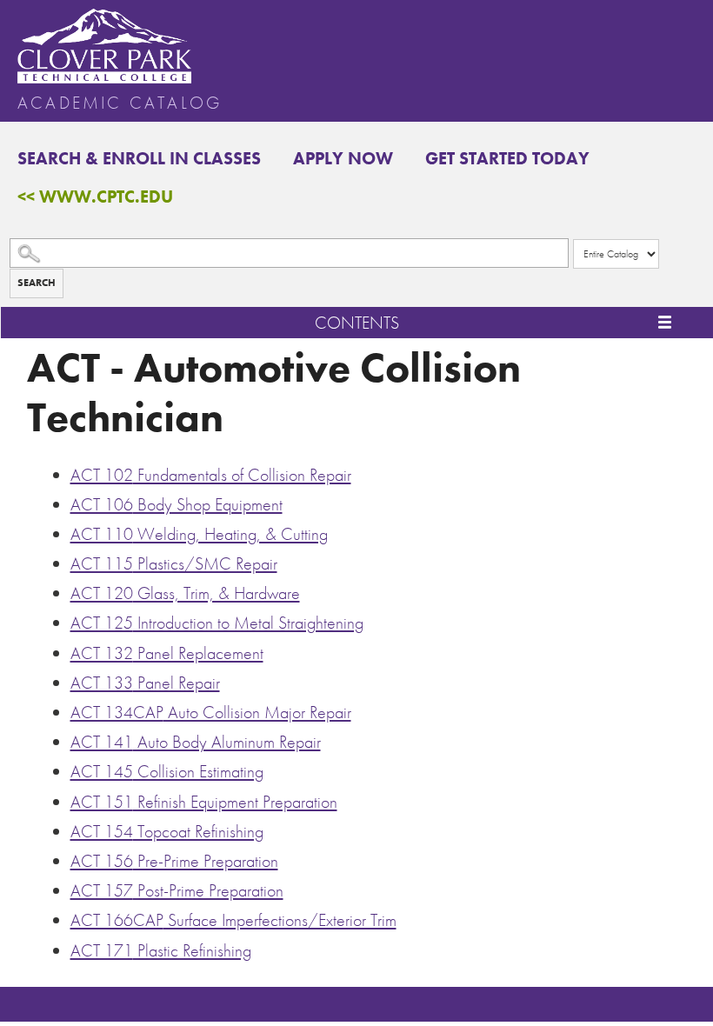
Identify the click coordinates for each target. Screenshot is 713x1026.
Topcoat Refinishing (166, 831)
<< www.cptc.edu (95, 196)
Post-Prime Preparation (176, 890)
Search (36, 283)
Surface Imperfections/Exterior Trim (233, 920)
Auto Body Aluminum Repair (195, 741)
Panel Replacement (166, 653)
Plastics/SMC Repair (173, 563)
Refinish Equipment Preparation (203, 801)
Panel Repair (145, 682)
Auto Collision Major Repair (210, 712)
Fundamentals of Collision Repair (210, 474)
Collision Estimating (166, 771)
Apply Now (343, 158)
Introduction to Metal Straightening (216, 622)
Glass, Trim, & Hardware (185, 593)
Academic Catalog (119, 102)
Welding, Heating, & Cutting (199, 534)
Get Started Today (507, 158)
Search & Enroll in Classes (139, 158)
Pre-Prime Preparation (174, 860)
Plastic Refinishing (160, 950)
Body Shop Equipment (176, 504)
